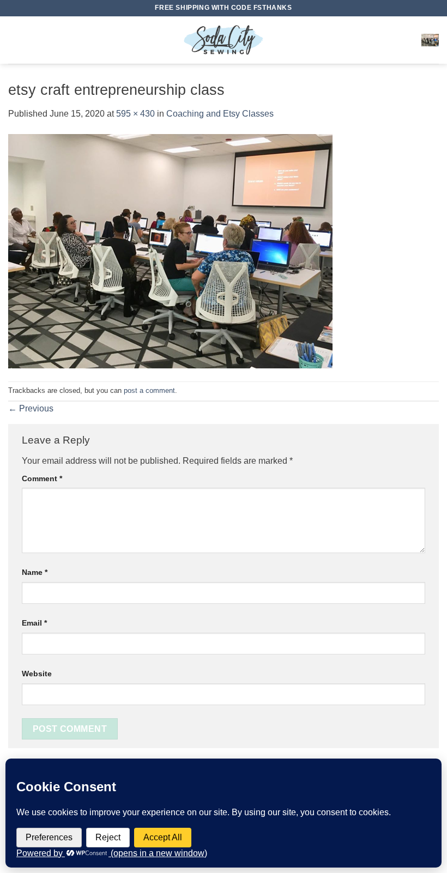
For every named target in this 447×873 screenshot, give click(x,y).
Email (34, 623)
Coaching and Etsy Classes (220, 113)
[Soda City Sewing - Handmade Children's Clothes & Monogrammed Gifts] (223, 40)
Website (37, 673)
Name (34, 572)
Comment (42, 478)
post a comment (149, 390)
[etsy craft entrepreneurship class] (170, 250)
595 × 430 (135, 113)
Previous (30, 408)
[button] (14, 40)
